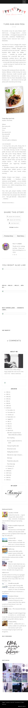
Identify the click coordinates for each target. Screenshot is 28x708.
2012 (7, 401)
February (9, 466)
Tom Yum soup (11, 464)
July (8, 421)
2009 (7, 408)
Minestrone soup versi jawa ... (15, 455)
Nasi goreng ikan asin (13, 446)
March (9, 430)
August (9, 419)
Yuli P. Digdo (17, 243)
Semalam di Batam (13, 596)
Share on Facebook (14, 216)
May (8, 426)
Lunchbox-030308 (13, 512)
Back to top (21, 706)
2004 (7, 479)
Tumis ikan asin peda (12, 461)
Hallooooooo (5, 572)
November (10, 412)
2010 (7, 405)
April (8, 428)
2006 (7, 475)
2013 (7, 399)
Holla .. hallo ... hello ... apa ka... (13, 286)
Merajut (10, 561)
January (9, 468)
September (10, 417)
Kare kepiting (10, 437)
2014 (7, 396)
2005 (7, 477)
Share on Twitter (15, 219)
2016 (7, 392)
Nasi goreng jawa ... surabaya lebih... (13, 308)
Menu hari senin (11, 449)
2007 (7, 473)
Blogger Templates (6, 702)
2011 (7, 403)
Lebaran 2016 (11, 538)
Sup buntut (6, 330)
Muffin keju (11, 549)
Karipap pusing (12, 621)
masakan (16, 227)
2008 (7, 470)
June (8, 423)
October (9, 414)
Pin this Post (15, 223)
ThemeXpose (17, 702)
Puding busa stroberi (12, 452)
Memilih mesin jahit (13, 583)
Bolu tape (9, 458)
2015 (7, 394)
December (10, 410)
